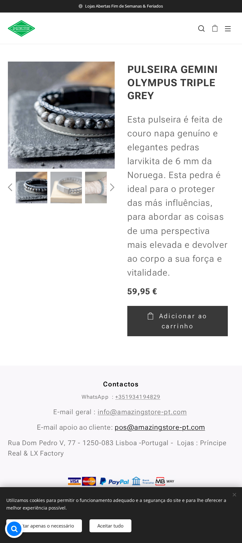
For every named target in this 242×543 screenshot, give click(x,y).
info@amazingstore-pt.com (142, 412)
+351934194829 (137, 397)
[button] (201, 28)
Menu (228, 28)
